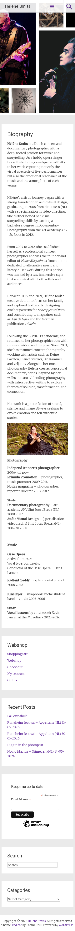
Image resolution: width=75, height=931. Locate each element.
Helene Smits (17, 6)
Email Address (21, 799)
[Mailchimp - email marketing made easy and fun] (36, 827)
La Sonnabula (17, 716)
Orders (12, 680)
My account (15, 674)
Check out (14, 667)
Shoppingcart (17, 654)
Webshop (14, 660)
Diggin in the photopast (25, 745)
